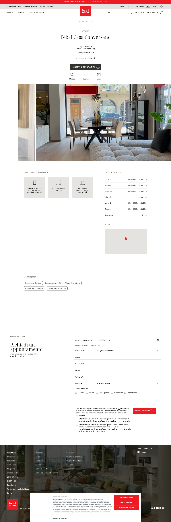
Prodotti (21, 13)
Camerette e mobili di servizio (47, 473)
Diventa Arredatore (30, 6)
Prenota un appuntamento (147, 12)
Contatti (154, 6)
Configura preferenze (125, 502)
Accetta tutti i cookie (126, 497)
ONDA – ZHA (12, 481)
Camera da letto (42, 469)
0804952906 (89, 52)
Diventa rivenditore (74, 457)
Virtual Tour (140, 6)
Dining (38, 465)
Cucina (38, 457)
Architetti (50, 6)
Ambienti (10, 13)
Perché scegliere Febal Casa (18, 489)
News (148, 6)
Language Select (162, 6)
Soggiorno (40, 461)
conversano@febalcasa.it (85, 58)
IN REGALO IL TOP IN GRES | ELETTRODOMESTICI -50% (85, 2)
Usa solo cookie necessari (126, 507)
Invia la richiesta (142, 410)
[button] (126, 238)
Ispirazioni (33, 13)
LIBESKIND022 (12, 477)
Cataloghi (11, 461)
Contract (42, 6)
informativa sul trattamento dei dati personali (110, 411)
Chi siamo (120, 6)
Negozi (42, 13)
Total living (11, 485)
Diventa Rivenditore (14, 6)
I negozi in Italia (13, 473)
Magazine (11, 469)
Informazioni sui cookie (60, 518)
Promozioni (130, 6)
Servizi (9, 493)
